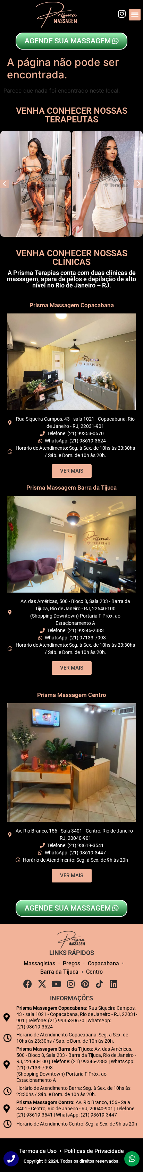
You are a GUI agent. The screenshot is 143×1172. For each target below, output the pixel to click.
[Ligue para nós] (11, 1158)
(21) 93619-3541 (85, 845)
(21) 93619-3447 (87, 852)
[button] (135, 15)
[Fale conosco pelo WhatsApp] (132, 1158)
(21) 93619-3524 (87, 440)
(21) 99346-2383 (85, 630)
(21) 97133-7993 (87, 637)
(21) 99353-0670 (85, 433)
